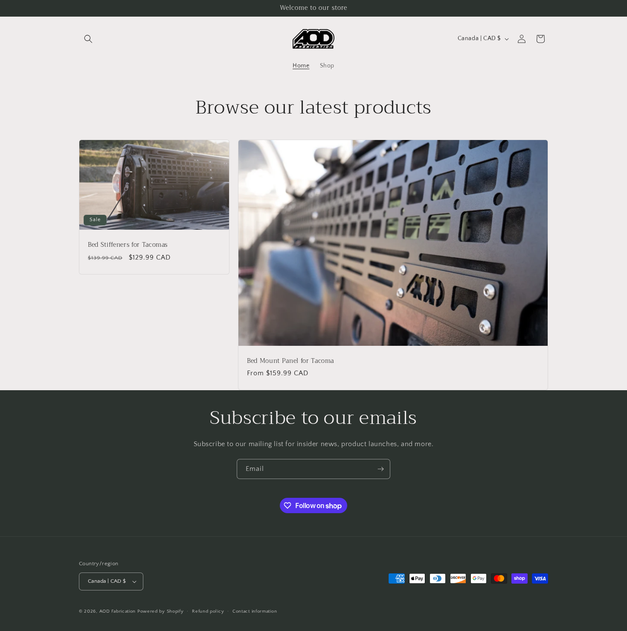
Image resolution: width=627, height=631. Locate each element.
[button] (88, 38)
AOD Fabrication (117, 611)
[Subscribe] (380, 469)
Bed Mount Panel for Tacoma (290, 361)
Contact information (254, 611)
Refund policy (208, 611)
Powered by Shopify (160, 611)
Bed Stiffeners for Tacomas (128, 245)
